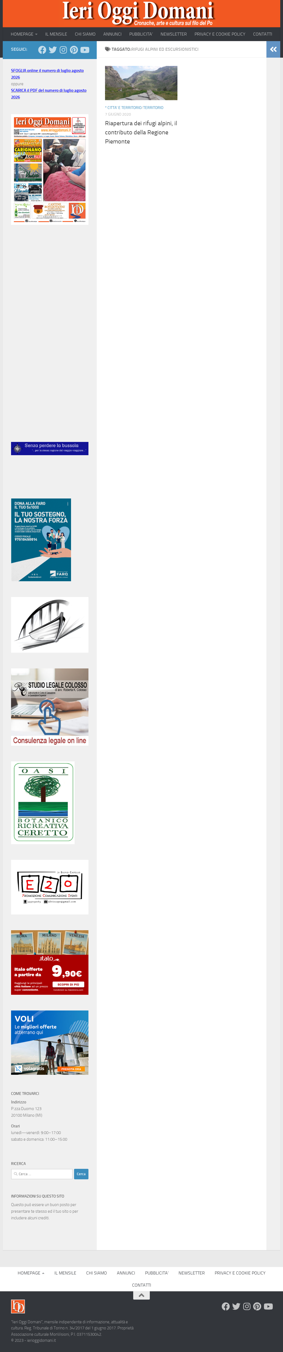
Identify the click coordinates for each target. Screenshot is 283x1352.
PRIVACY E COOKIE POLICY (220, 34)
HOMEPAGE (22, 34)
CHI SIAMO (85, 34)
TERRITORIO (153, 107)
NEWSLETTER (174, 34)
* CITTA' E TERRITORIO (123, 107)
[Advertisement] (49, 273)
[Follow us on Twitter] (53, 50)
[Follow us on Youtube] (84, 50)
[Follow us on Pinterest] (74, 50)
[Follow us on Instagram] (63, 50)
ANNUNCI (112, 34)
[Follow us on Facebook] (42, 50)
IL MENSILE (56, 34)
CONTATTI (262, 34)
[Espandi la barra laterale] (273, 49)
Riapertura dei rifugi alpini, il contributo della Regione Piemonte (141, 132)
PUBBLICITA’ (141, 34)
